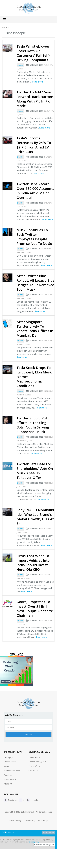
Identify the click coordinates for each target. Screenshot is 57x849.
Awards (7, 766)
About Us (8, 775)
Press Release (10, 761)
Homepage (9, 757)
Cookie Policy (29, 820)
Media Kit (8, 783)
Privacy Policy (15, 820)
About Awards (10, 779)
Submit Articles (34, 757)
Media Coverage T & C (38, 761)
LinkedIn (34, 800)
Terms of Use (34, 766)
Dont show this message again (44, 845)
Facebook (12, 800)
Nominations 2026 (12, 770)
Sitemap (44, 820)
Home (4, 27)
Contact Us (33, 770)
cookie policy (34, 842)
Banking (20, 65)
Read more (37, 81)
